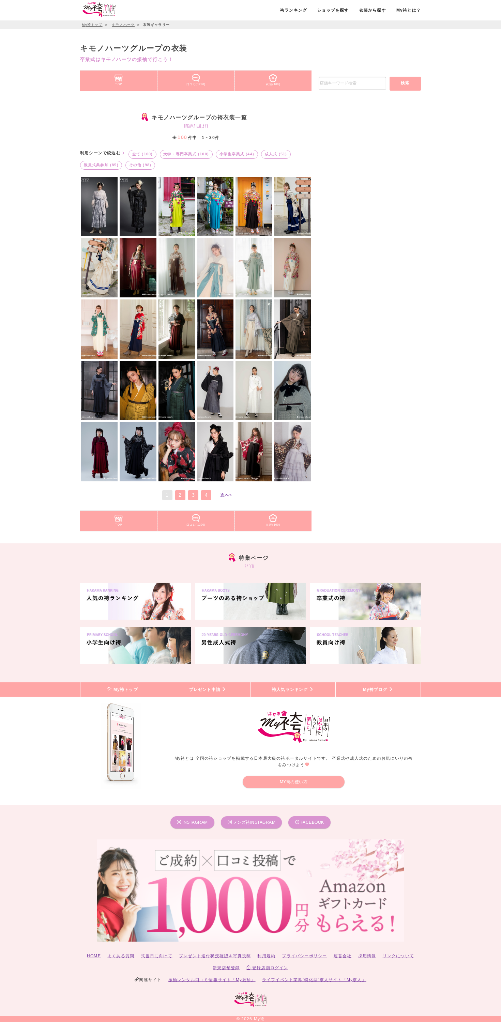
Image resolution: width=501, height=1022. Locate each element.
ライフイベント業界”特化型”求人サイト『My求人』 (314, 979)
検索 (405, 82)
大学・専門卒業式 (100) (186, 154)
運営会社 (343, 956)
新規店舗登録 (226, 967)
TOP (118, 84)
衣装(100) (273, 84)
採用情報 (367, 956)
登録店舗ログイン (269, 967)
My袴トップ (125, 689)
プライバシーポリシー (304, 956)
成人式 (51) (276, 154)
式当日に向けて (156, 956)
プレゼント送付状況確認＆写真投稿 (215, 956)
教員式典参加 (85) (101, 165)
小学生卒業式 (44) (236, 154)
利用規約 (266, 956)
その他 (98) (140, 165)
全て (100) (142, 154)
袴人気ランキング (290, 689)
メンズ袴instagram (253, 822)
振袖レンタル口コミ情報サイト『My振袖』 (212, 979)
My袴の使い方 (294, 781)
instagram (194, 822)
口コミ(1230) (196, 84)
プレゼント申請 (205, 689)
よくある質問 (120, 956)
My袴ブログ (376, 689)
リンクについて (398, 956)
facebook (311, 822)
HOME (94, 956)
